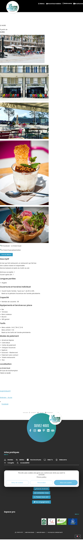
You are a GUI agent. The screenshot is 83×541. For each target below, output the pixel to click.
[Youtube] (39, 431)
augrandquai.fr (5, 391)
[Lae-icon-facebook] (30, 431)
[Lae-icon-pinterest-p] (44, 431)
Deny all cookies (17, 483)
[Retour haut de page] (79, 531)
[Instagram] (35, 431)
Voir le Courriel (7, 384)
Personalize (41, 483)
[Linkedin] (48, 431)
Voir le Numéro (7, 378)
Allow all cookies (66, 483)
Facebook (5, 404)
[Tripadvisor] (53, 431)
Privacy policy (41, 477)
